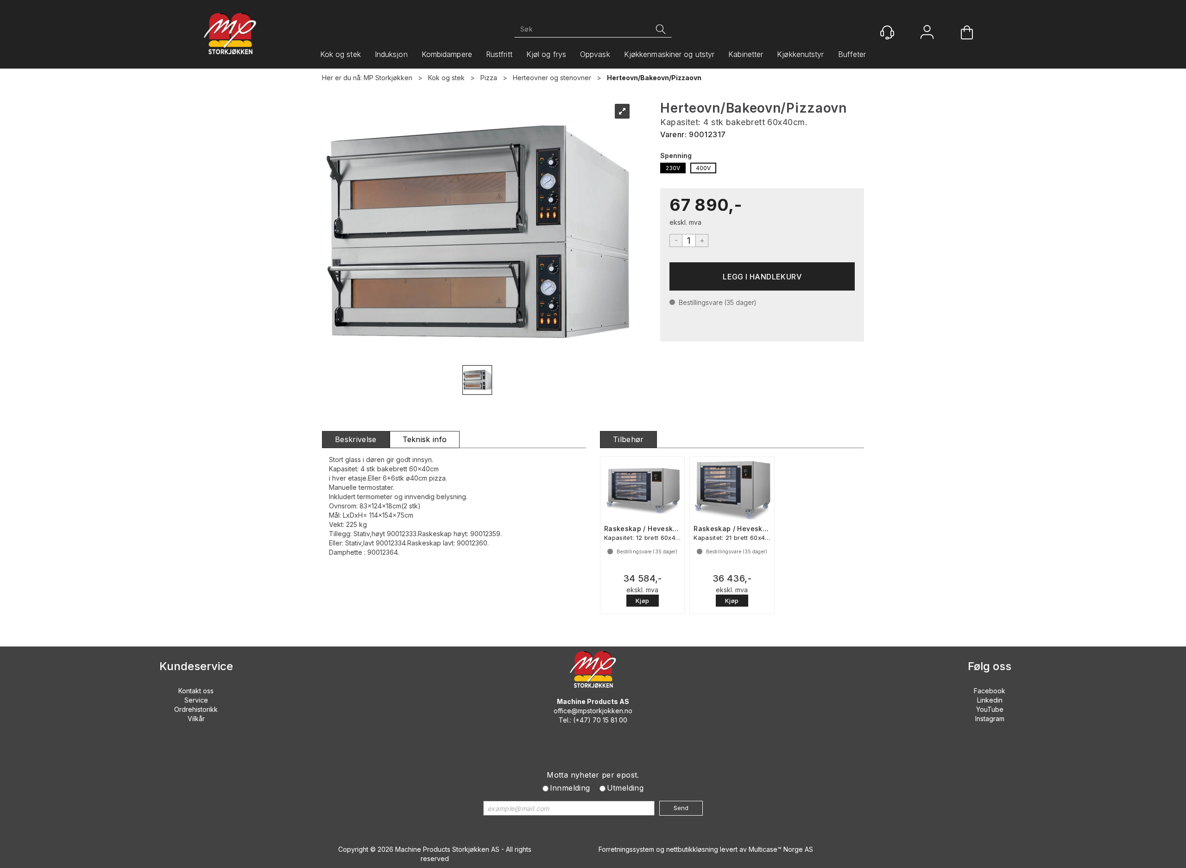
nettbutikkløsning (692, 849)
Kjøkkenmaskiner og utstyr (669, 54)
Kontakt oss (196, 691)
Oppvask (595, 54)
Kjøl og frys (546, 54)
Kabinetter (745, 54)
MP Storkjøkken (388, 78)
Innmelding (570, 787)
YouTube (989, 709)
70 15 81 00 (610, 720)
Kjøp (762, 276)
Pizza (488, 78)
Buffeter (852, 54)
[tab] (356, 439)
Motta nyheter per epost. (593, 774)
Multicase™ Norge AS (781, 849)
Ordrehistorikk (196, 709)
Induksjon (391, 54)
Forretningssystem (626, 849)
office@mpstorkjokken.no (593, 711)
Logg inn (927, 33)
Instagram (989, 718)
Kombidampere (447, 54)
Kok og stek (340, 54)
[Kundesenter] (887, 32)
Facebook (989, 691)
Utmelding (625, 787)
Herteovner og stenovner (552, 78)
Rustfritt (499, 54)
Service (196, 700)
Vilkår (196, 718)
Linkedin (990, 700)
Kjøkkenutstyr (800, 54)
